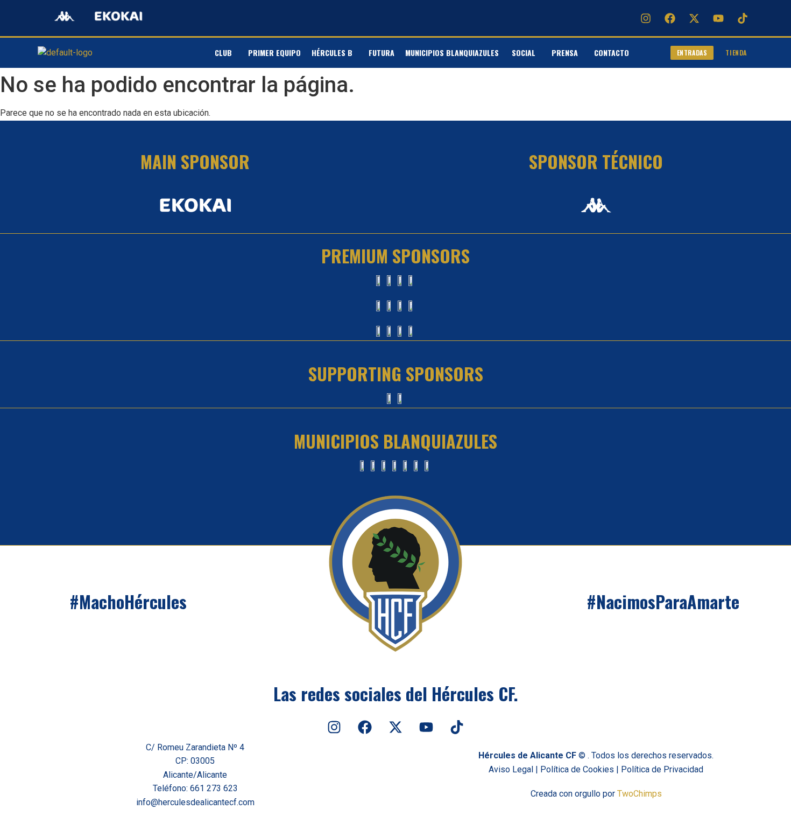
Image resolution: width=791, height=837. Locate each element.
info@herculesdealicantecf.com (195, 802)
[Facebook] (670, 18)
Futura (381, 52)
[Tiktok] (742, 18)
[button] (226, 53)
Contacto (611, 52)
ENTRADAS (692, 52)
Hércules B (332, 52)
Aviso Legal (511, 769)
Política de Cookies (577, 769)
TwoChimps (639, 794)
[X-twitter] (694, 18)
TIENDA (736, 52)
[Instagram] (645, 18)
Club (223, 52)
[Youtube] (718, 18)
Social (523, 52)
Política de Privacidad (662, 769)
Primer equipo (274, 52)
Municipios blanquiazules (453, 52)
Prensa (565, 52)
